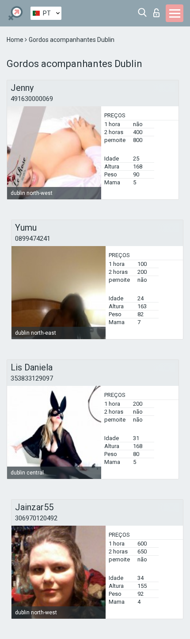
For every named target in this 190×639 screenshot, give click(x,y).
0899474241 (32, 239)
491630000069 (32, 99)
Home (16, 39)
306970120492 (36, 518)
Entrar (158, 10)
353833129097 (32, 378)
